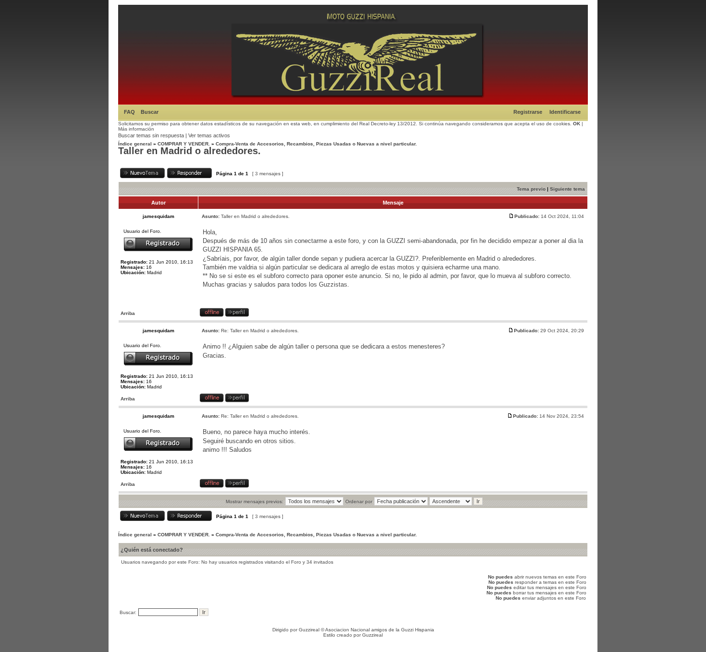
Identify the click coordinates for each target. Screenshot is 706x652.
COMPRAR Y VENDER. (184, 143)
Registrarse (527, 112)
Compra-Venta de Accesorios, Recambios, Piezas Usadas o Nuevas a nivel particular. (316, 143)
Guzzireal (309, 629)
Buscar (149, 112)
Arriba (128, 313)
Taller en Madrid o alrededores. (189, 150)
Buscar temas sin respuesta (151, 135)
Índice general (135, 143)
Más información (136, 129)
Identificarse (565, 112)
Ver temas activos (209, 135)
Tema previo (531, 189)
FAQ (129, 112)
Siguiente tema (567, 189)
